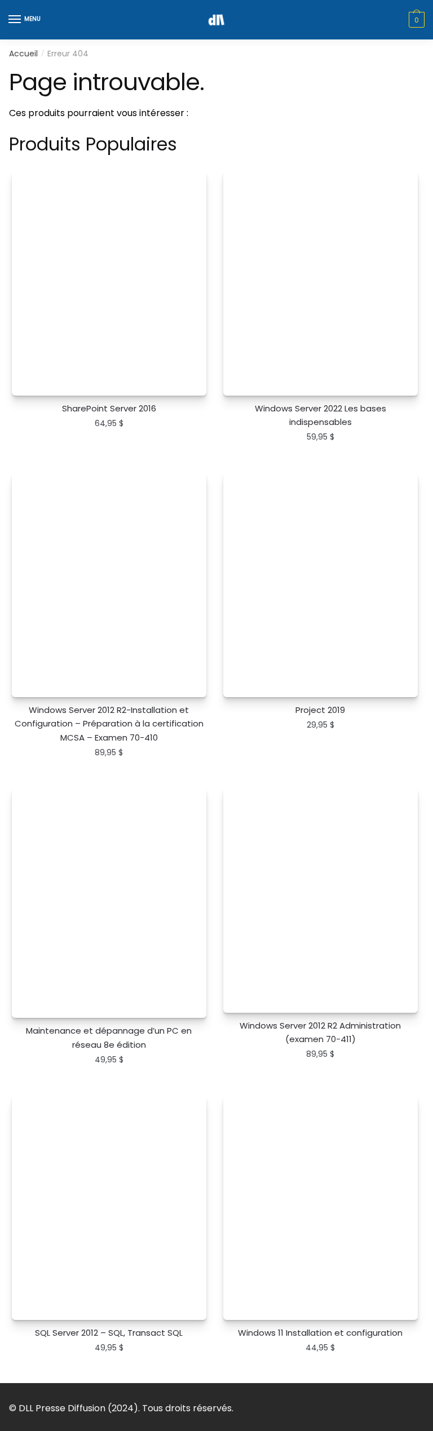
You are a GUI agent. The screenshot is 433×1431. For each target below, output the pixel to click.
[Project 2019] (320, 584)
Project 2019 (320, 710)
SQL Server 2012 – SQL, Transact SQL (109, 1333)
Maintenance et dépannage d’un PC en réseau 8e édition (109, 1037)
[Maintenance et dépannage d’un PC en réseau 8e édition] (109, 902)
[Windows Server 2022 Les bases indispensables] (320, 282)
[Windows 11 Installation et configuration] (320, 1207)
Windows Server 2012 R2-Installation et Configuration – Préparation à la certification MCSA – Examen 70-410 (109, 723)
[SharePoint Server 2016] (109, 282)
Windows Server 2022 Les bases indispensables (320, 415)
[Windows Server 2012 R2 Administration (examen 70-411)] (320, 899)
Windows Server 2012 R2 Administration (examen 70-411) (320, 1032)
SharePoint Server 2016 (109, 408)
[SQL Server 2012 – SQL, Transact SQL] (109, 1207)
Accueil (23, 53)
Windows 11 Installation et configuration (320, 1333)
